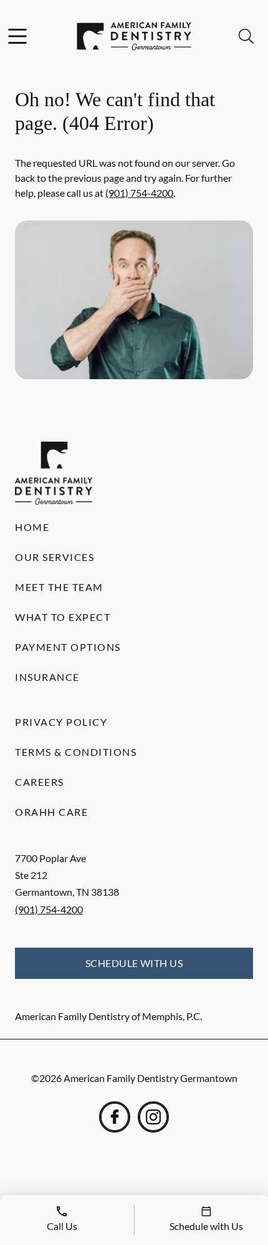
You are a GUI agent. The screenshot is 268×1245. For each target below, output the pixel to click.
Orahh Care (51, 812)
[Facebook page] (114, 1117)
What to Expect (62, 617)
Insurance (47, 677)
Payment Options (68, 647)
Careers (39, 782)
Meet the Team (59, 587)
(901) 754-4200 (139, 193)
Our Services (54, 557)
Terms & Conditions (75, 752)
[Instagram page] (153, 1117)
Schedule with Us (134, 963)
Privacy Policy (61, 722)
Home (32, 527)
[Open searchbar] (246, 36)
